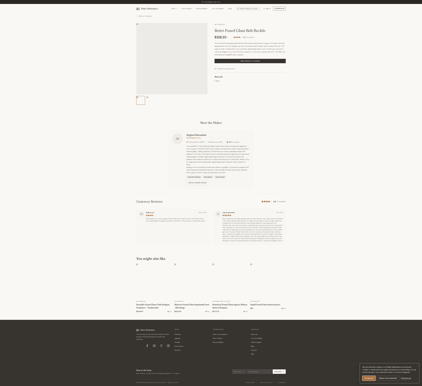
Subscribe (224, 200)
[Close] (232, 183)
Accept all (369, 378)
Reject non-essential (388, 378)
